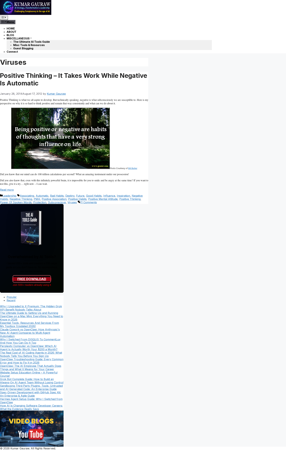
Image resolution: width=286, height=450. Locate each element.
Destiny (69, 195)
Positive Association (54, 199)
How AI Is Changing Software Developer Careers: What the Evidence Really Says (31, 407)
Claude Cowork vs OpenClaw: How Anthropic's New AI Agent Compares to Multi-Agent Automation (30, 333)
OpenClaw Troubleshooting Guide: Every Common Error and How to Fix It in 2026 (31, 361)
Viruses (72, 202)
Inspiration (123, 195)
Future (80, 195)
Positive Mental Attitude (103, 199)
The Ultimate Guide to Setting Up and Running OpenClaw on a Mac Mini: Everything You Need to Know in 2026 (31, 316)
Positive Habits (77, 199)
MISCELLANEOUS (18, 38)
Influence (109, 195)
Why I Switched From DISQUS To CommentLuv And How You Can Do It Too (30, 341)
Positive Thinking (130, 199)
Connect (12, 51)
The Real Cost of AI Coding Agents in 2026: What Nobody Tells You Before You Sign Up (31, 354)
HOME (11, 28)
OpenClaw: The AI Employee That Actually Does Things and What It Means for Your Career (30, 367)
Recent (11, 300)
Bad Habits (57, 195)
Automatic (42, 195)
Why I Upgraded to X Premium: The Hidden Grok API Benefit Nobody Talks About (31, 308)
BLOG (10, 35)
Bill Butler (132, 168)
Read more (7, 189)
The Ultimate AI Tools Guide (31, 41)
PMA (37, 199)
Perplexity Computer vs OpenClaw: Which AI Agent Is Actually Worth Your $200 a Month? (28, 347)
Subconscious (57, 202)
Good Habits (94, 195)
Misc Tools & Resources (29, 45)
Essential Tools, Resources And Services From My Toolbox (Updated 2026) (29, 324)
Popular (12, 297)
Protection (39, 202)
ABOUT (11, 31)
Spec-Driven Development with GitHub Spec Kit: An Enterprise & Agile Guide (30, 394)
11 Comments (88, 202)
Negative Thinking (21, 199)
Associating (27, 195)
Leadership (9, 195)
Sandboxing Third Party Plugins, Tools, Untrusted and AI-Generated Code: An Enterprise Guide (31, 387)
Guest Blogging (23, 48)
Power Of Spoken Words (16, 202)
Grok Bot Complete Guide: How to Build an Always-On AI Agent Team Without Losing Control (31, 380)
